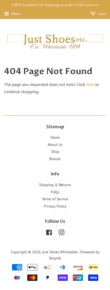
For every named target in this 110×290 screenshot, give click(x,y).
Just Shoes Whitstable (60, 252)
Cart (101, 13)
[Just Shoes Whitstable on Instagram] (61, 233)
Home (55, 137)
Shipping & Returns (55, 184)
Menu (15, 13)
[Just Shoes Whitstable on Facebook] (49, 233)
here (90, 84)
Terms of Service (55, 199)
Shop (55, 151)
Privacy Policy (55, 206)
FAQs (55, 192)
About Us (55, 144)
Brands (55, 158)
